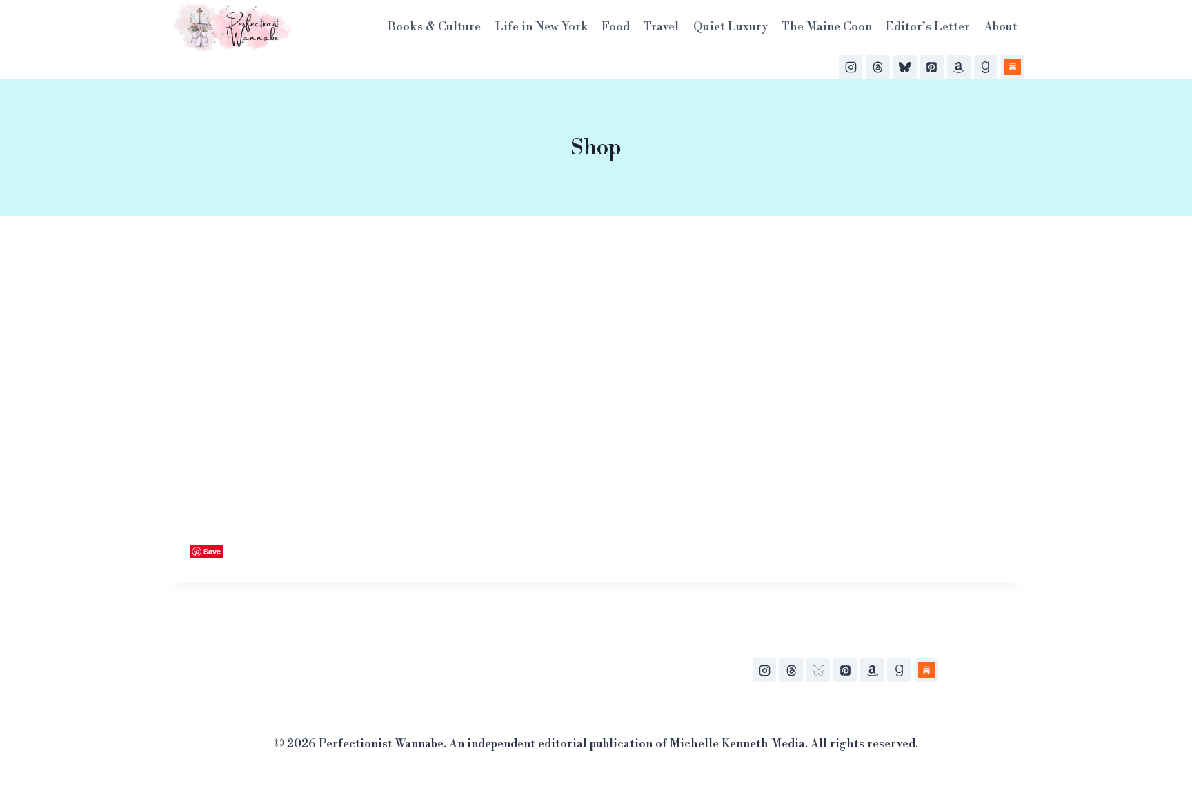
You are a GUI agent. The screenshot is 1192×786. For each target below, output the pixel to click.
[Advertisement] (596, 368)
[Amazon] (959, 67)
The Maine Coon (827, 26)
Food (616, 26)
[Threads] (878, 67)
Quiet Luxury (730, 26)
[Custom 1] (926, 670)
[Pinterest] (932, 67)
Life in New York (541, 26)
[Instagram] (850, 67)
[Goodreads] (985, 67)
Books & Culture (434, 26)
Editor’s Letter (928, 26)
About (1000, 26)
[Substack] (1012, 67)
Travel (661, 26)
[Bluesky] (905, 67)
